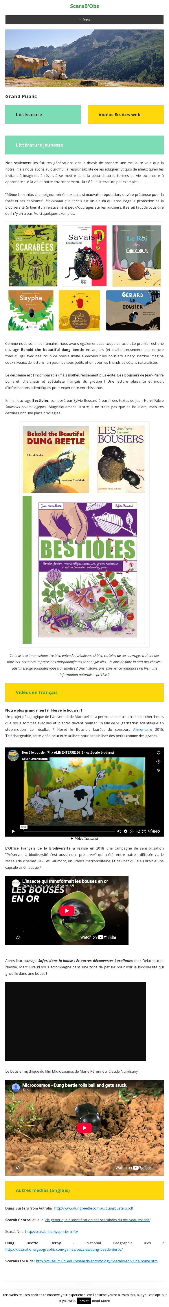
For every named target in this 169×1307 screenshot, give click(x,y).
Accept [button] (84, 1301)
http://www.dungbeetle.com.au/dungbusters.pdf (93, 1208)
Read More (101, 1300)
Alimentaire (142, 729)
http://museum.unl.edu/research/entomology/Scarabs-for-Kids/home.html (97, 1261)
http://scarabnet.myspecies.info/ (51, 1231)
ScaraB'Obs (84, 6)
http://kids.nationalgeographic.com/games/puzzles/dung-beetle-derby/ (64, 1249)
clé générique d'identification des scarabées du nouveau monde (97, 1219)
